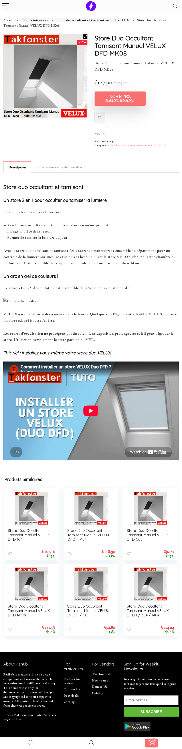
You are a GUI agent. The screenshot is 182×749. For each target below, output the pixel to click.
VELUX (100, 134)
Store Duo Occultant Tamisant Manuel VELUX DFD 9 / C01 (88, 610)
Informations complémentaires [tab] (60, 167)
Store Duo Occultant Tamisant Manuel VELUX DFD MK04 (88, 535)
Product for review (72, 681)
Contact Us (72, 689)
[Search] (175, 6)
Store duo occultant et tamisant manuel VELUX (93, 20)
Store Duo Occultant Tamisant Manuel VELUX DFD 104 (29, 535)
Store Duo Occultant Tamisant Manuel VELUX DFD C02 (148, 535)
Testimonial (101, 674)
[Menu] (5, 6)
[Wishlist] (30, 743)
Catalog (69, 702)
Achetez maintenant (120, 98)
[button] (85, 36)
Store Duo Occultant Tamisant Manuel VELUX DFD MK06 (29, 610)
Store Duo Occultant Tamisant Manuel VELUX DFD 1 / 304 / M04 (148, 610)
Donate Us (100, 687)
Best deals (71, 695)
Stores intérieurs (35, 20)
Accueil (9, 20)
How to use (100, 680)
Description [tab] (17, 167)
